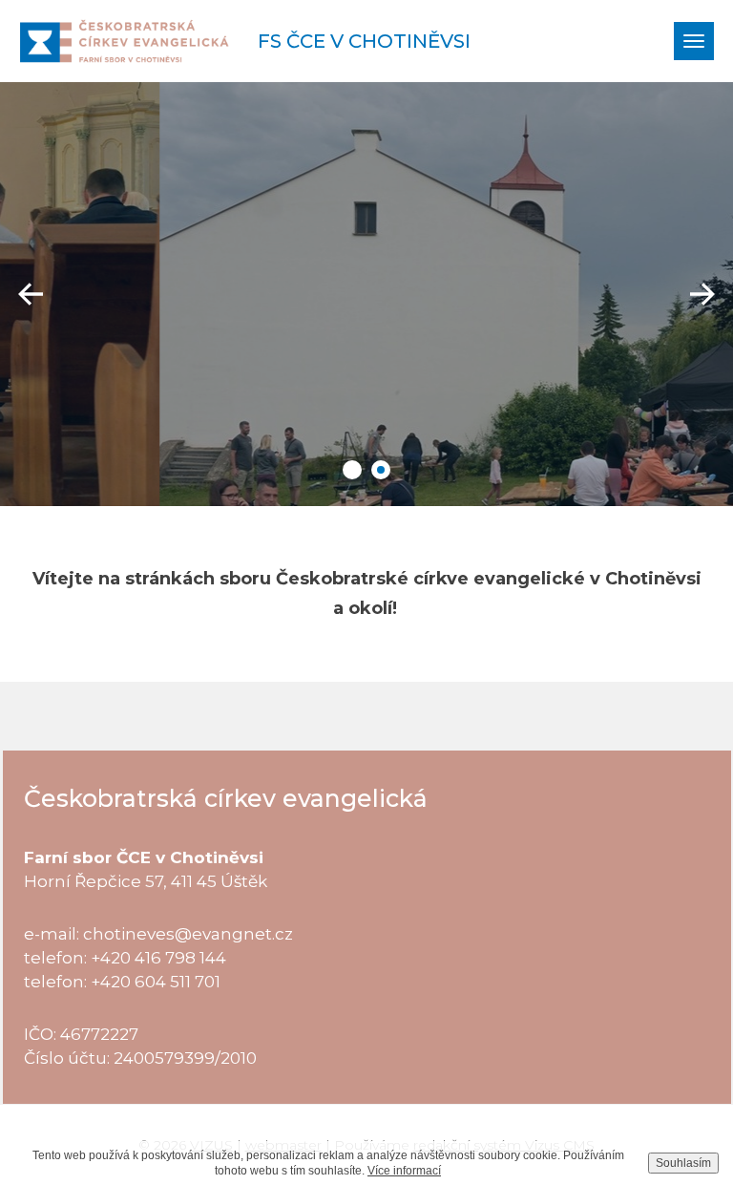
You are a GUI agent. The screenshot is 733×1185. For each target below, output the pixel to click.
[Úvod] (124, 41)
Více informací (404, 1170)
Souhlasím (683, 1163)
